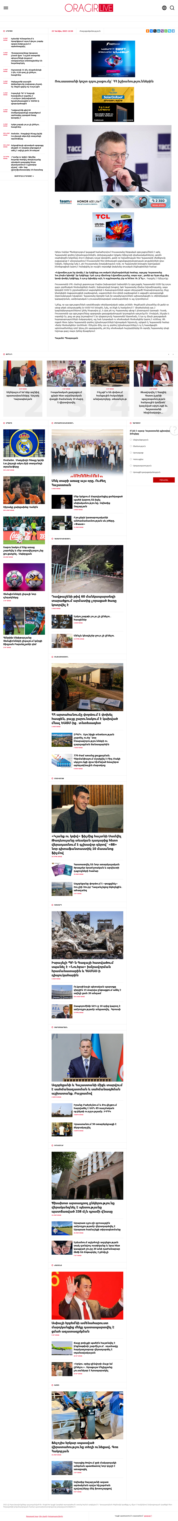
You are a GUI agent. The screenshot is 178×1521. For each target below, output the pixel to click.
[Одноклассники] (147, 31)
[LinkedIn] (158, 31)
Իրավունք (58, 1145)
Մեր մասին (43, 1516)
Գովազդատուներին (55, 1516)
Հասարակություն (62, 539)
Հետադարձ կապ (32, 1516)
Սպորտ (9, 423)
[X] (154, 31)
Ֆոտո (56, 1385)
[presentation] (168, 354)
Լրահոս (9, 31)
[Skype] (169, 31)
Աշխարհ (58, 905)
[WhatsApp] (165, 31)
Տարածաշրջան (60, 1027)
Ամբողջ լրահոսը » (24, 176)
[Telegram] (173, 31)
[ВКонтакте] (151, 31)
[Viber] (162, 31)
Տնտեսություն (61, 657)
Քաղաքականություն (90, 31)
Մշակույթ (59, 778)
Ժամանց (58, 1265)
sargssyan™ (148, 1516)
